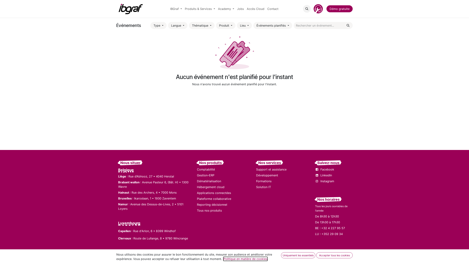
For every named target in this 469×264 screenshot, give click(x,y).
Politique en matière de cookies (245, 259)
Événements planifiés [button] (271, 25)
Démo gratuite (340, 9)
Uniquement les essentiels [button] (298, 255)
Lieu (243, 25)
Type (157, 25)
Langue (176, 25)
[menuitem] (176, 8)
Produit (224, 25)
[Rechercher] (348, 25)
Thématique (200, 25)
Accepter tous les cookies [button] (334, 255)
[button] (307, 9)
